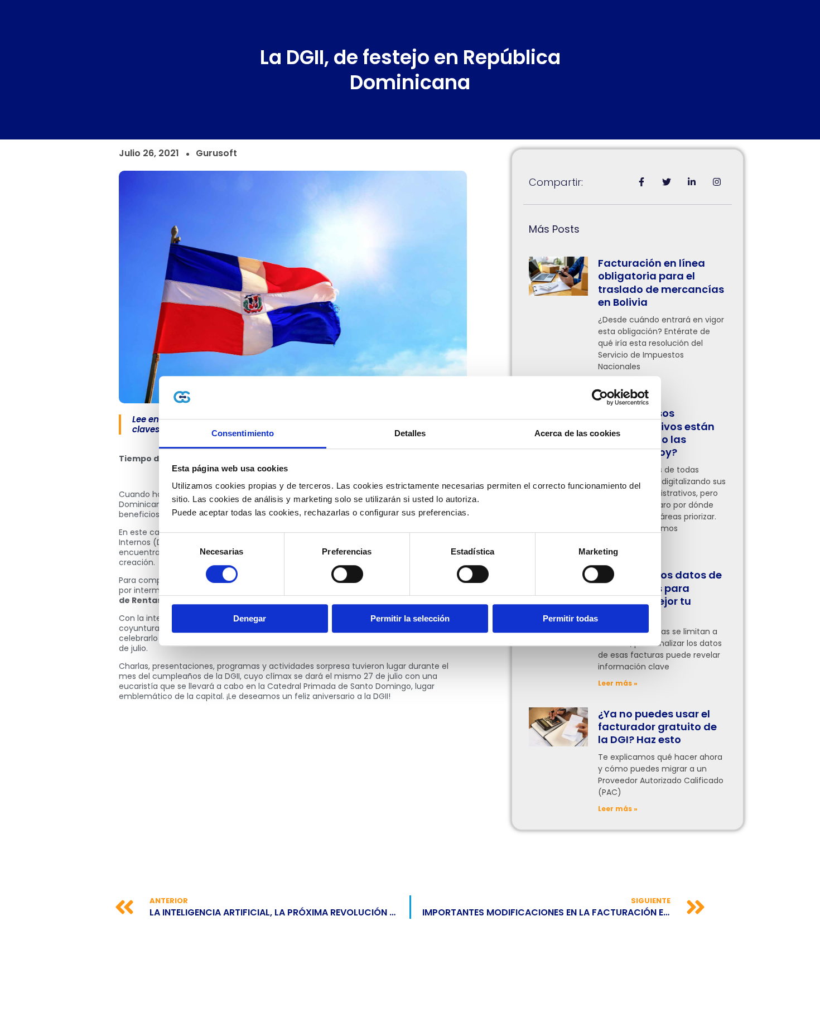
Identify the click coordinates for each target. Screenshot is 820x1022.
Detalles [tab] (410, 433)
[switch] (347, 574)
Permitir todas (570, 618)
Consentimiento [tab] (242, 433)
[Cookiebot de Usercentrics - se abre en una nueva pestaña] (600, 397)
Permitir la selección (410, 618)
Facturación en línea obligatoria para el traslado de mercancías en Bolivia (661, 282)
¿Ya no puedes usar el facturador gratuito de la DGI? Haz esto (657, 727)
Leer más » (618, 683)
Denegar (249, 618)
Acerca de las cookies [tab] (577, 433)
